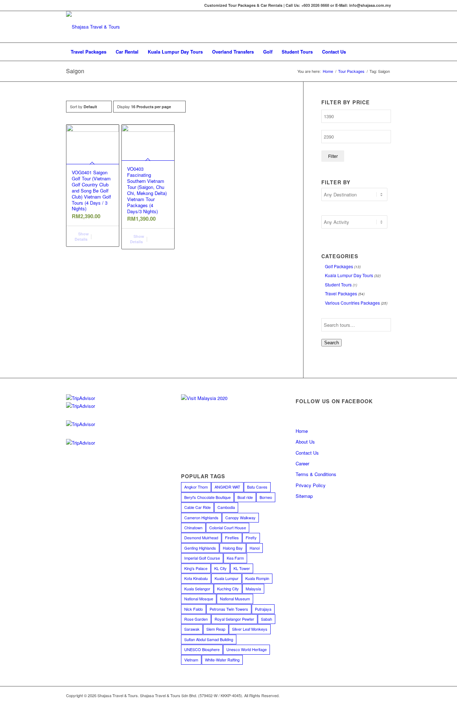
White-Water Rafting (222, 659)
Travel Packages (341, 293)
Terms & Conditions (316, 474)
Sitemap (304, 495)
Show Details (82, 236)
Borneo (266, 497)
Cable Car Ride (197, 507)
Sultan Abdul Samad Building (208, 639)
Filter (333, 156)
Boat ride (245, 497)
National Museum (235, 598)
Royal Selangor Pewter (234, 619)
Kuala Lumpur (226, 578)
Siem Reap (215, 629)
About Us (305, 441)
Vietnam (191, 659)
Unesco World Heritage (246, 649)
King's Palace (195, 568)
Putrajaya (263, 609)
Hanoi (255, 548)
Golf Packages (339, 266)
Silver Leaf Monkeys (249, 629)
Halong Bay (233, 548)
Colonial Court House (227, 527)
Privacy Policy (311, 485)
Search (331, 342)
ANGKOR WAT (227, 487)
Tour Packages (351, 71)
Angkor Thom (196, 487)
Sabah (266, 619)
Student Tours (338, 284)
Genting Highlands (200, 548)
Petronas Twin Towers (229, 609)
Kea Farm (235, 558)
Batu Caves (257, 487)
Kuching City (228, 588)
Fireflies (232, 537)
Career (302, 463)
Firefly (251, 537)
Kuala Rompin (257, 578)
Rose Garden (196, 619)
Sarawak (192, 629)
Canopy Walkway (240, 517)
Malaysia (253, 588)
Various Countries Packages (352, 303)
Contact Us (307, 452)
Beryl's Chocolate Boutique (207, 497)
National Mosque (198, 598)
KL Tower (241, 568)
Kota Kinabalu (196, 578)
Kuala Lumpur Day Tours (349, 275)
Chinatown (193, 527)
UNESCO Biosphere (202, 649)
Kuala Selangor (197, 588)
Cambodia (226, 507)
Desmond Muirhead (201, 537)
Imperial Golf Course (202, 558)
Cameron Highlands (201, 517)
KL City (220, 568)
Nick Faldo (193, 609)
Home (328, 71)
